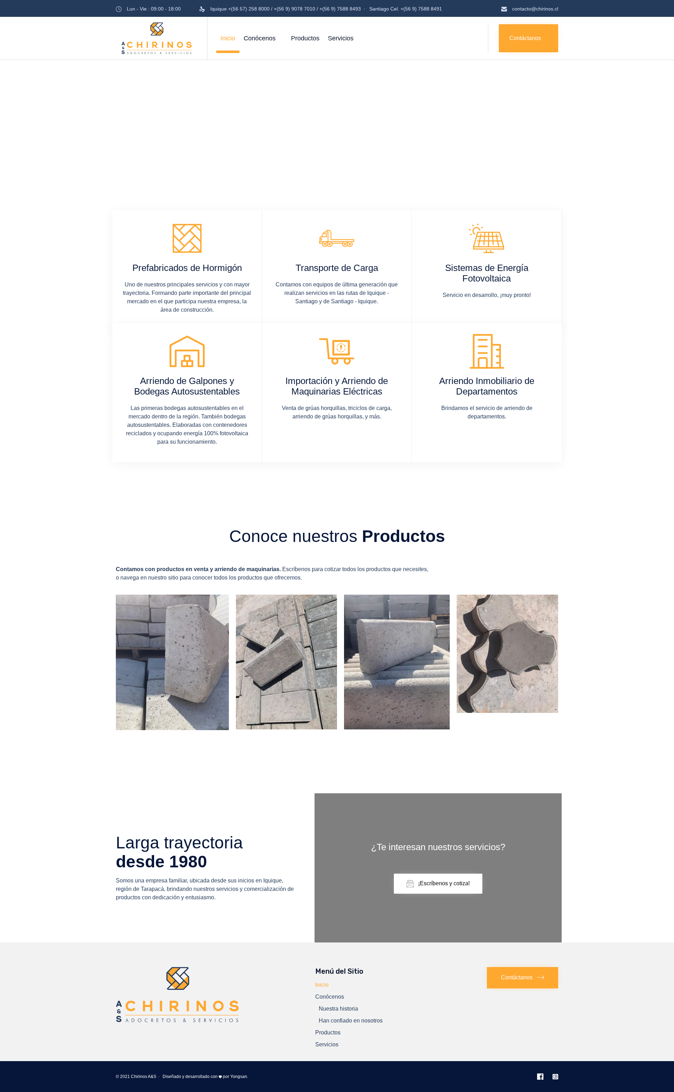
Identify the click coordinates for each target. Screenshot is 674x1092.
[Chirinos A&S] (156, 38)
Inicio (227, 38)
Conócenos (260, 38)
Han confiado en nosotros (351, 1021)
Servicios (340, 38)
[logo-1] (177, 1020)
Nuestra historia (338, 1009)
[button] (528, 38)
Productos (305, 38)
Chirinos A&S (143, 1076)
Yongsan (238, 1076)
